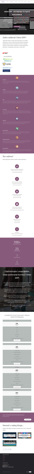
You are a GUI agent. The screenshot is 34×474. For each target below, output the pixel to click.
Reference (4, 456)
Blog (3, 458)
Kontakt (4, 460)
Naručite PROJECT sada (17, 409)
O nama (4, 459)
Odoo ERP (4, 457)
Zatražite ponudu (17, 26)
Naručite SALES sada (17, 363)
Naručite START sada (17, 340)
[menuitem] (7, 2)
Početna (4, 455)
